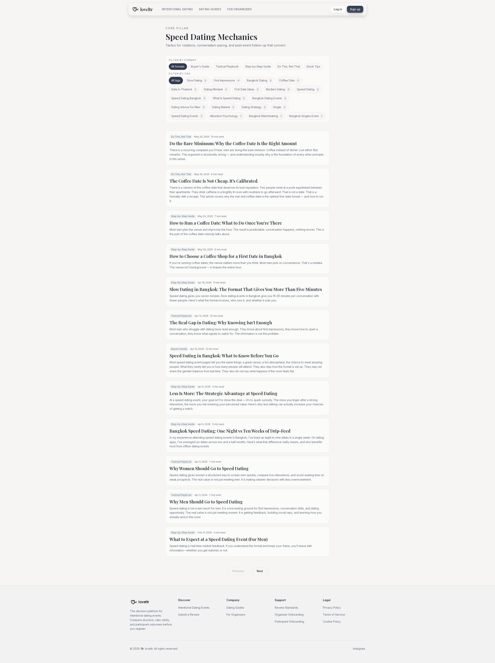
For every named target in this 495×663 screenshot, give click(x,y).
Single (279, 107)
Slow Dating (196, 80)
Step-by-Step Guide (258, 66)
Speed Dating (307, 89)
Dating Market (223, 107)
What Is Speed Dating (229, 98)
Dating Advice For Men (187, 107)
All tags (175, 80)
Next (260, 571)
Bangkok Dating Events (269, 98)
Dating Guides (235, 607)
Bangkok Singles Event (305, 116)
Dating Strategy (253, 107)
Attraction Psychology (225, 116)
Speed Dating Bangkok (188, 98)
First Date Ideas (246, 89)
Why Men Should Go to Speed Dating (206, 502)
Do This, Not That (288, 66)
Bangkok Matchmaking (265, 116)
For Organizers (235, 614)
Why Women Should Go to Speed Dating (209, 468)
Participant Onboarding (289, 621)
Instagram (359, 648)
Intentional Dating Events (193, 607)
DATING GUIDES (210, 9)
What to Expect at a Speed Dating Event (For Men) (219, 539)
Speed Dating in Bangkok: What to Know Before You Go (224, 355)
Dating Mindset (215, 89)
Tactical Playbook (227, 66)
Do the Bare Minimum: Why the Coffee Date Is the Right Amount (233, 143)
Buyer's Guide (200, 66)
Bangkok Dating (259, 80)
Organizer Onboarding (289, 614)
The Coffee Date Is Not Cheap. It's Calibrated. (214, 181)
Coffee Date (289, 80)
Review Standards (286, 607)
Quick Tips (313, 66)
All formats (177, 66)
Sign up (355, 9)
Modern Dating (277, 89)
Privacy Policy (332, 607)
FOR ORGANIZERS (239, 9)
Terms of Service (334, 614)
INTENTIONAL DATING (177, 9)
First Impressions (226, 80)
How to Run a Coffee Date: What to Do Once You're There (226, 223)
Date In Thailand (183, 89)
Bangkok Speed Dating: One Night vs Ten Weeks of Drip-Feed (230, 431)
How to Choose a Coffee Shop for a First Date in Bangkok (226, 256)
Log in (338, 9)
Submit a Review (188, 614)
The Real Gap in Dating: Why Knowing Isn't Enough (221, 322)
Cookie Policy (332, 621)
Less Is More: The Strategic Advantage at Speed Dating (223, 393)
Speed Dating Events (186, 116)
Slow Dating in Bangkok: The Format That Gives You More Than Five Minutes (246, 289)
